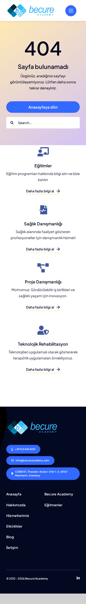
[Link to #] (70, 10)
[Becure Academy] (30, 4)
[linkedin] (78, 577)
